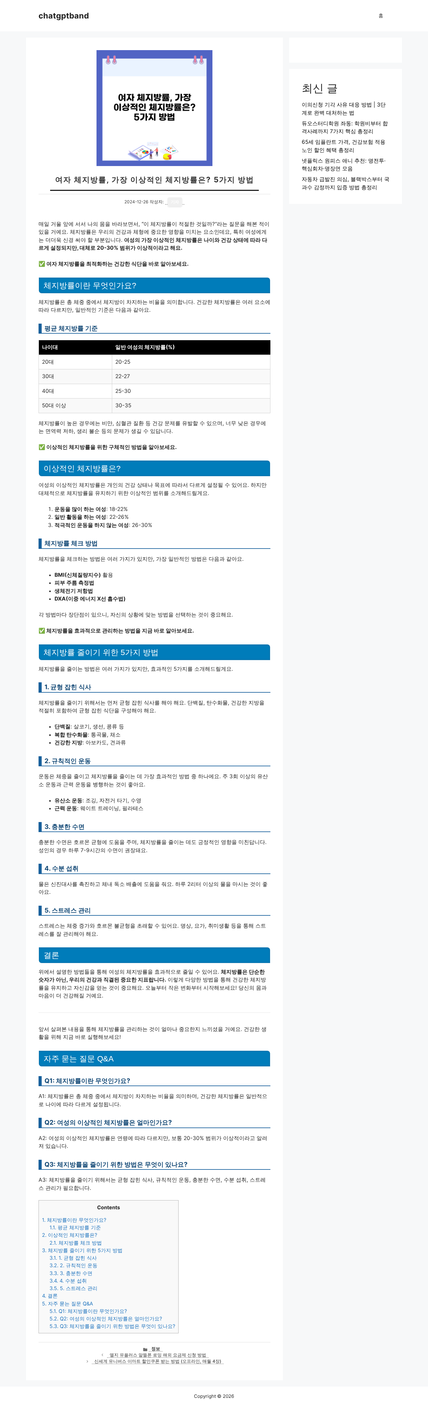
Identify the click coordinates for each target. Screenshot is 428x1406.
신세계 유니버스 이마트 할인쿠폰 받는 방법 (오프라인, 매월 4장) (157, 1361)
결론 (50, 1296)
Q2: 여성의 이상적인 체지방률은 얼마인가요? (106, 1318)
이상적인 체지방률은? (69, 1235)
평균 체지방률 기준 (75, 1227)
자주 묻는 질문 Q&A (67, 1303)
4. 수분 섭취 (68, 1281)
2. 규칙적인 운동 (73, 1265)
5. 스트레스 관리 (73, 1288)
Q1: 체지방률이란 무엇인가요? (88, 1311)
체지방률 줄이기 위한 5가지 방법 (82, 1250)
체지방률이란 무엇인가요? (74, 1220)
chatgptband (64, 15)
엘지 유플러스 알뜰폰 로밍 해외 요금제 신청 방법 (158, 1354)
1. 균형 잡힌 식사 (73, 1258)
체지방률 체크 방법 (76, 1243)
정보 (155, 1348)
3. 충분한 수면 (71, 1273)
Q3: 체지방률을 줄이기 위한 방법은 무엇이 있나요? (112, 1326)
